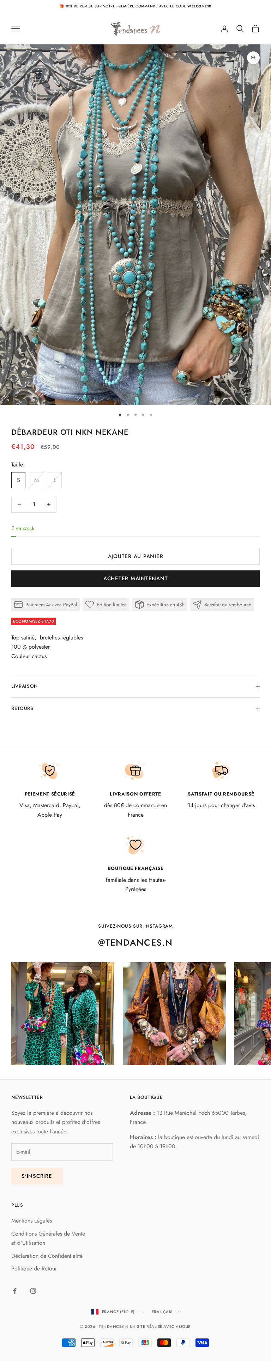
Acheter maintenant (135, 578)
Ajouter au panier (135, 556)
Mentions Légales (31, 1221)
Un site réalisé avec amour (160, 1326)
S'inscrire (37, 1176)
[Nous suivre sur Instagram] (33, 1290)
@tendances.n (135, 942)
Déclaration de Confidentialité (47, 1256)
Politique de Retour (34, 1268)
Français (162, 1311)
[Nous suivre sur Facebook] (14, 1290)
